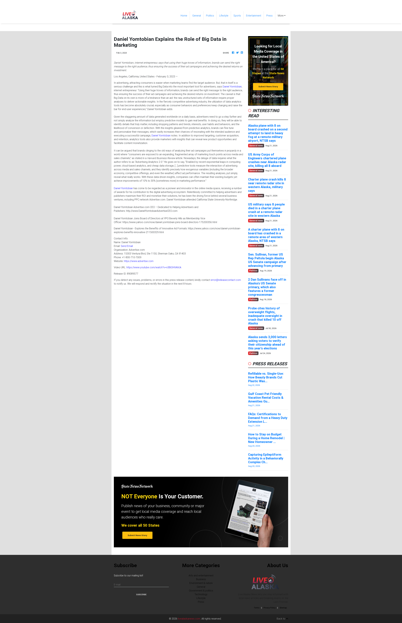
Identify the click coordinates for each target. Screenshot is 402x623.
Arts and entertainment (201, 575)
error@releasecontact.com (226, 279)
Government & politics (201, 590)
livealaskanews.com (189, 618)
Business (201, 579)
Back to (281, 618)
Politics (210, 15)
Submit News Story (268, 86)
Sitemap (283, 607)
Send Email (127, 246)
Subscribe (141, 594)
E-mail (117, 584)
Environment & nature (201, 583)
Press (269, 15)
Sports (237, 15)
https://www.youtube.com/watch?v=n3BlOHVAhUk (153, 267)
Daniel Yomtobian (232, 86)
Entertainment (253, 15)
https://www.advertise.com (138, 261)
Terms (257, 607)
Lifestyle (223, 15)
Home (185, 15)
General (196, 15)
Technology (201, 594)
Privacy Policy (269, 607)
